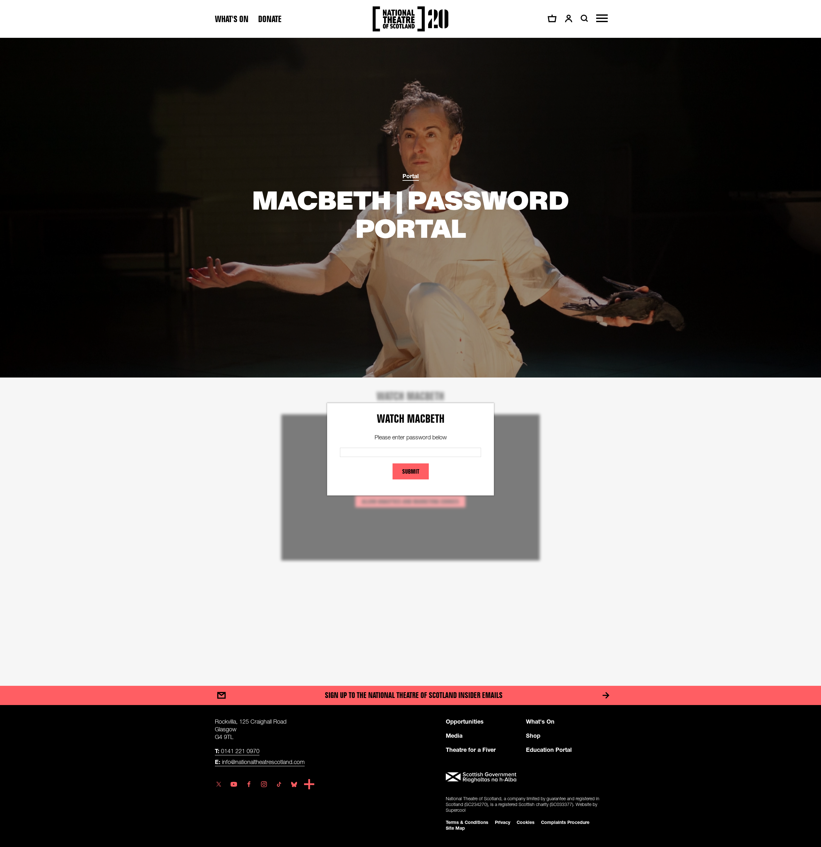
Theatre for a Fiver (471, 749)
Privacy (502, 822)
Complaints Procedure (565, 822)
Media (454, 735)
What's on (232, 19)
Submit (410, 471)
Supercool (456, 810)
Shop (533, 735)
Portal (410, 175)
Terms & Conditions (467, 822)
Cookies (526, 822)
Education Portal (549, 749)
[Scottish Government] (526, 777)
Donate (270, 19)
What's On (540, 721)
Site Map (455, 828)
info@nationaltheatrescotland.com (260, 761)
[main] (410, 355)
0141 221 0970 (237, 750)
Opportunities (465, 721)
